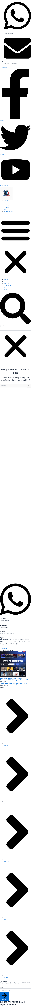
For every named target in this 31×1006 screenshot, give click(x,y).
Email (1, 987)
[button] (15, 246)
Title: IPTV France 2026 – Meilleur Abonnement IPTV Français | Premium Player (15, 679)
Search (2, 326)
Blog (5, 209)
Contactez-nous (8, 211)
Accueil (6, 200)
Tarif (5, 203)
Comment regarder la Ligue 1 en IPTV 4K (14, 684)
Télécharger (7, 207)
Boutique (6, 205)
